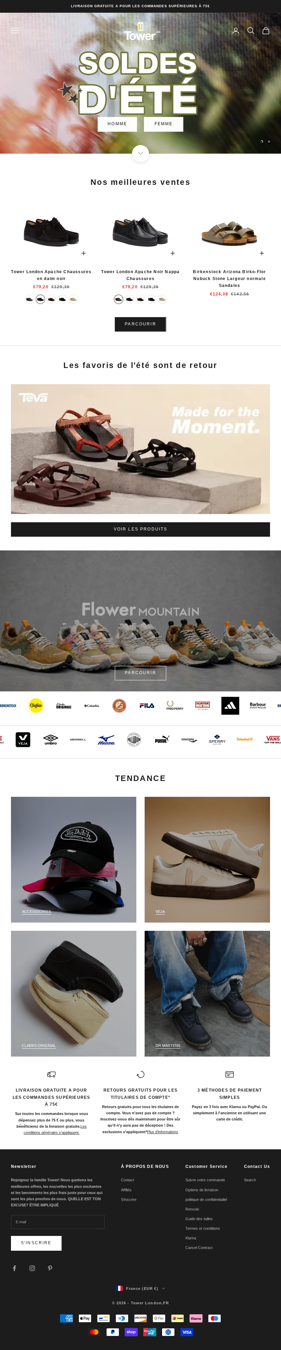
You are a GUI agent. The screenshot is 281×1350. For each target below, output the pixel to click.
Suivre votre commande (205, 1180)
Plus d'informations (162, 1132)
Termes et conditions (202, 1228)
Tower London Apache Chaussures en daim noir (51, 275)
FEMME (164, 123)
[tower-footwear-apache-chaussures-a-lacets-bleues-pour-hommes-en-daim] (62, 299)
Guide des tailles (199, 1219)
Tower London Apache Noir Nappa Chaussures (140, 275)
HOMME (117, 123)
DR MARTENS (168, 1046)
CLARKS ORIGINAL (39, 1046)
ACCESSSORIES (36, 912)
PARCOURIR (140, 324)
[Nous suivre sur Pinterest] (50, 1268)
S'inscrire (36, 1242)
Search (250, 1180)
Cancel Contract (198, 1248)
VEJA (160, 912)
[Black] (29, 299)
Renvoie (192, 1209)
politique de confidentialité (206, 1199)
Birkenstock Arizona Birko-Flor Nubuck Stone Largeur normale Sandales (229, 278)
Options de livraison (201, 1190)
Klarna (190, 1238)
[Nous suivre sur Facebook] (14, 1268)
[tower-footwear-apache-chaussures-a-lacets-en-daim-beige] (73, 299)
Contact (127, 1180)
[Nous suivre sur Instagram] (32, 1268)
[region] (140, 83)
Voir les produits (141, 529)
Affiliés (126, 1190)
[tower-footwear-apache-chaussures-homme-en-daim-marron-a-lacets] (51, 299)
